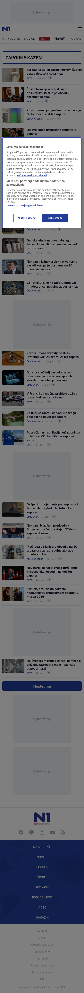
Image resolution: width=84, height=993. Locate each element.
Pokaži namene (26, 217)
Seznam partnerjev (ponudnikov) (24, 205)
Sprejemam (55, 217)
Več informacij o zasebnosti (32, 175)
